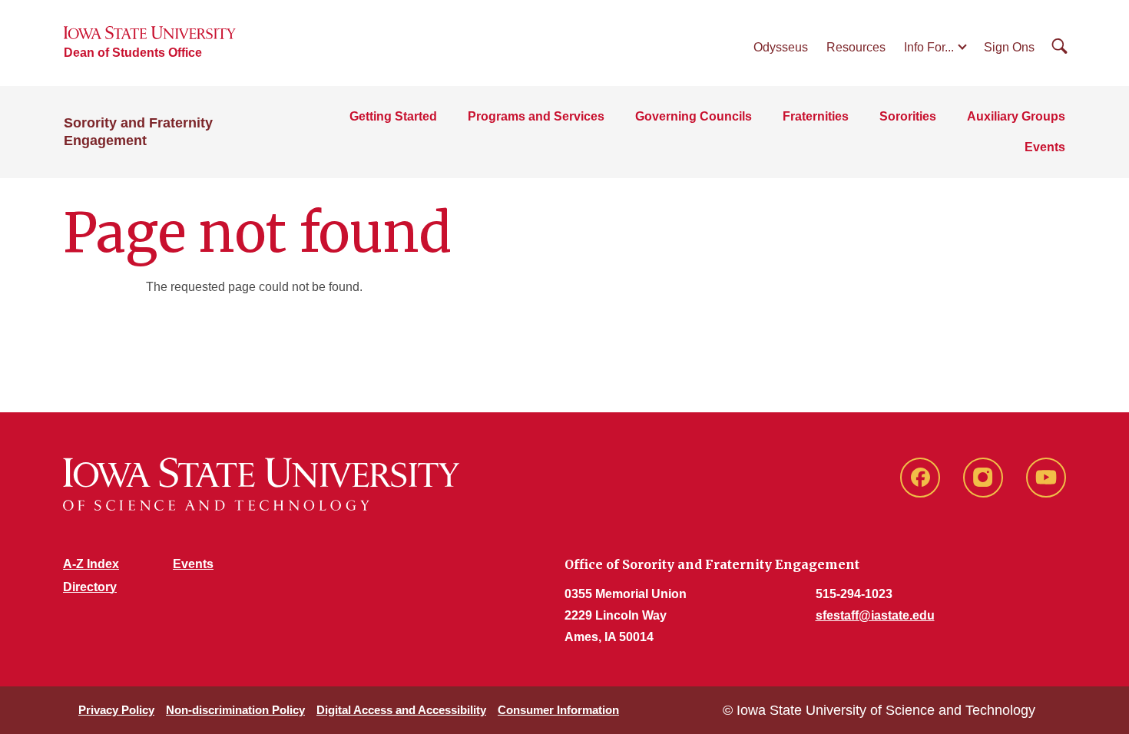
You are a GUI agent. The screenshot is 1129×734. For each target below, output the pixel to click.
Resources (856, 47)
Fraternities (816, 116)
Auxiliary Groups (1016, 116)
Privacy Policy (116, 709)
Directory (90, 586)
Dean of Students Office (133, 52)
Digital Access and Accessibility (401, 709)
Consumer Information (558, 709)
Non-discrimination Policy (235, 709)
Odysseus (780, 47)
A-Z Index (91, 563)
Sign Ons (1009, 47)
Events (1045, 147)
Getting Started (393, 116)
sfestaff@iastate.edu (875, 615)
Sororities (907, 116)
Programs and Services (536, 116)
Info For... (929, 47)
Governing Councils (693, 116)
